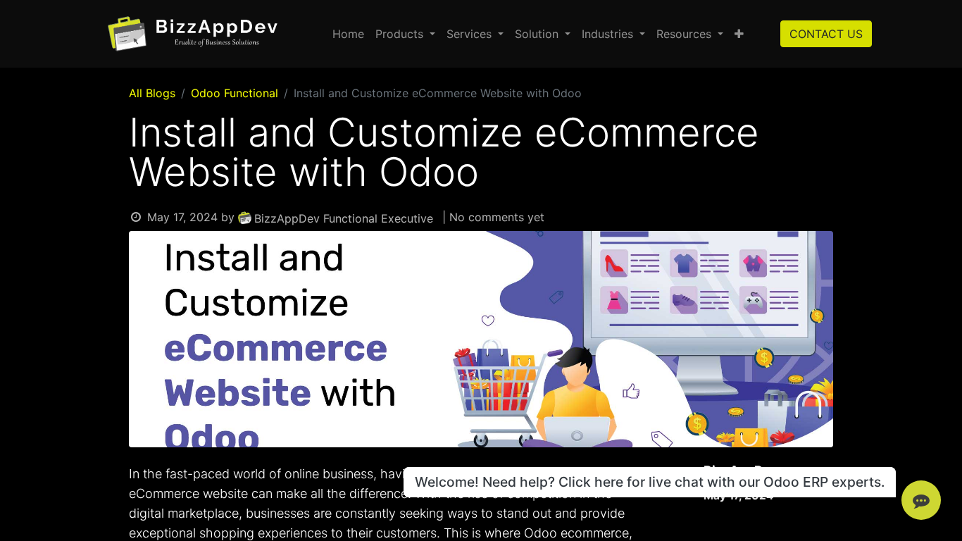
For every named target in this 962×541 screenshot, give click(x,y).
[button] (739, 34)
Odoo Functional (234, 93)
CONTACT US (826, 34)
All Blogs (152, 93)
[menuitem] (348, 34)
